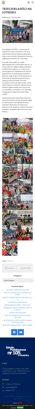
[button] (28, 2)
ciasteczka (13, 407)
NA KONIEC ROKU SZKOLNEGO (17, 313)
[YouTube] (21, 332)
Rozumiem (20, 407)
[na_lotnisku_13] (10, 202)
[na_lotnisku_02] (25, 232)
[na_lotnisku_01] (10, 125)
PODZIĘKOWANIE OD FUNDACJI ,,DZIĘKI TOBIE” (17, 305)
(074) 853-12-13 (10, 390)
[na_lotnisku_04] (25, 125)
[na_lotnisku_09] (10, 171)
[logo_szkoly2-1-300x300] (3, 2)
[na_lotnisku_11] (10, 186)
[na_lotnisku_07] (10, 156)
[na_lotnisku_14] (25, 202)
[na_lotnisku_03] (10, 248)
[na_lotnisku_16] (25, 217)
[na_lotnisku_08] (25, 156)
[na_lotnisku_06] (25, 141)
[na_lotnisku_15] (10, 217)
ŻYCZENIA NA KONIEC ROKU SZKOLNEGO (17, 290)
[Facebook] (14, 332)
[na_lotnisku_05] (10, 141)
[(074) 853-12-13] (4, 390)
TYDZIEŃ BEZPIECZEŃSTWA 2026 (17, 302)
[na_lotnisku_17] (10, 232)
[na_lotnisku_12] (25, 186)
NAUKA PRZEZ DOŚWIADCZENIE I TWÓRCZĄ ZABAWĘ (17, 325)
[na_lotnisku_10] (25, 171)
